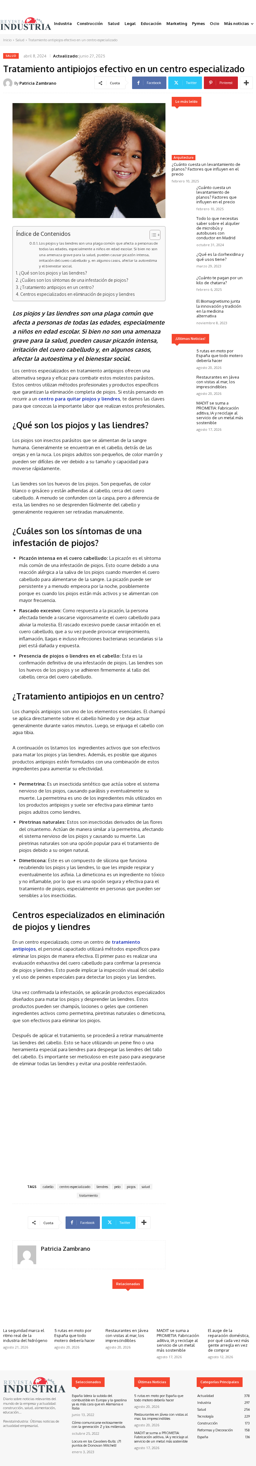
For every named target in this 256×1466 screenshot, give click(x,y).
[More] (246, 83)
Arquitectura (184, 157)
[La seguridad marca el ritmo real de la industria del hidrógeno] (25, 1309)
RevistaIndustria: (16, 1421)
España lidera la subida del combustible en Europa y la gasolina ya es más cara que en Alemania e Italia (99, 1402)
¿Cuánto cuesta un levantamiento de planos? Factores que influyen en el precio (206, 169)
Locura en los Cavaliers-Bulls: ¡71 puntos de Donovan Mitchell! (96, 1443)
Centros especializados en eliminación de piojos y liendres (77, 294)
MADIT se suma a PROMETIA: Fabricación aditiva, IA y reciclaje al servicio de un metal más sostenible (219, 412)
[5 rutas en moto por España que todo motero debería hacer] (182, 357)
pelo (117, 1187)
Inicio (7, 40)
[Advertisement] (88, 1124)
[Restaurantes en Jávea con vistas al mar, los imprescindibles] (182, 383)
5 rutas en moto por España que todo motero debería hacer (219, 355)
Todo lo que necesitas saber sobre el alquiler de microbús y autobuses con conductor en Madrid (218, 228)
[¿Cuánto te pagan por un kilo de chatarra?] (182, 284)
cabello (48, 1187)
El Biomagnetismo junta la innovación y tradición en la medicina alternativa (218, 308)
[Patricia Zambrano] (8, 83)
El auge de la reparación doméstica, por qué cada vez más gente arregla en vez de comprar (228, 1340)
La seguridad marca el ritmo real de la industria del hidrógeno (25, 1335)
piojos (131, 1187)
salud (146, 1187)
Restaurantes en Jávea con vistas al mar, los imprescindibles (217, 382)
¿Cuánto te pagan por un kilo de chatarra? (219, 280)
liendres (102, 1187)
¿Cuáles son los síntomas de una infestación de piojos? (74, 280)
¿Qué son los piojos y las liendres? (53, 273)
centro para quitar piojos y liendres (79, 399)
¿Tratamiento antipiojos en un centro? (57, 287)
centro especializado (75, 1187)
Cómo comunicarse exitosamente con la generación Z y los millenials (98, 1424)
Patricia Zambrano (37, 83)
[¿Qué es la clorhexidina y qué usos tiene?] (182, 260)
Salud (20, 40)
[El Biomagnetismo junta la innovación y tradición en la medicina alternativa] (182, 307)
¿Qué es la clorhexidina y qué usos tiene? (220, 257)
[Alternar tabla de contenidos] (152, 235)
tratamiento (88, 1195)
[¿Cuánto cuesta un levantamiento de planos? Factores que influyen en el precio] (208, 132)
